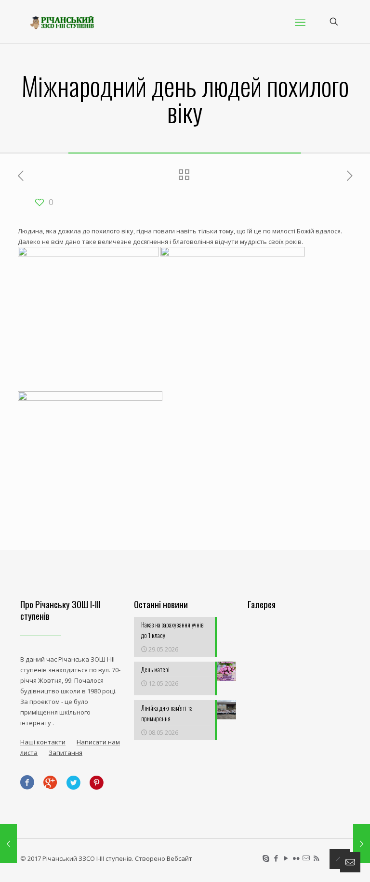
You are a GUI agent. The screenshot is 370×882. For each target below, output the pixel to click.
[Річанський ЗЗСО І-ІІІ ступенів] (62, 21)
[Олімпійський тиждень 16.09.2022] (8, 843)
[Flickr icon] (296, 858)
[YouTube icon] (286, 858)
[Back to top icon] (340, 859)
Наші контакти (43, 742)
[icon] (306, 858)
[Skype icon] (265, 858)
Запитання (65, 752)
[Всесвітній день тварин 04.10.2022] (361, 843)
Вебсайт (179, 858)
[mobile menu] (300, 21)
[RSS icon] (316, 858)
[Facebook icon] (275, 858)
